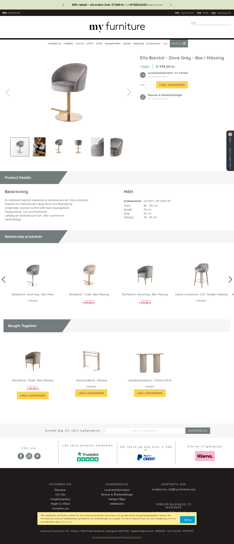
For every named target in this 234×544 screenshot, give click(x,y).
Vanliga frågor (117, 499)
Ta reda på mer (157, 98)
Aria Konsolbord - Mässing (91, 380)
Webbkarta (117, 503)
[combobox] (211, 23)
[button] (7, 92)
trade (205, 12)
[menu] (117, 43)
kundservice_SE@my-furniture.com (174, 489)
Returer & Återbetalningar (117, 494)
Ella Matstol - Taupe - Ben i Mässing (32, 380)
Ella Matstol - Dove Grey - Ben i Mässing (145, 294)
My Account (187, 12)
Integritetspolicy (60, 499)
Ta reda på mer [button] (157, 76)
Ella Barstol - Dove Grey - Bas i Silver (33, 294)
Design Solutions (132, 537)
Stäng (187, 519)
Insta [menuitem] (176, 43)
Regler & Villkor (60, 503)
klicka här (66, 521)
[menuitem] (54, 43)
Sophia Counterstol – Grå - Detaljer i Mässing (201, 294)
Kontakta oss (60, 508)
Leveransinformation (117, 489)
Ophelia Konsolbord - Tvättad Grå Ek (149, 380)
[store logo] (117, 27)
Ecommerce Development (106, 537)
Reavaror (60, 489)
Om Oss (60, 494)
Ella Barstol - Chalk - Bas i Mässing (89, 294)
